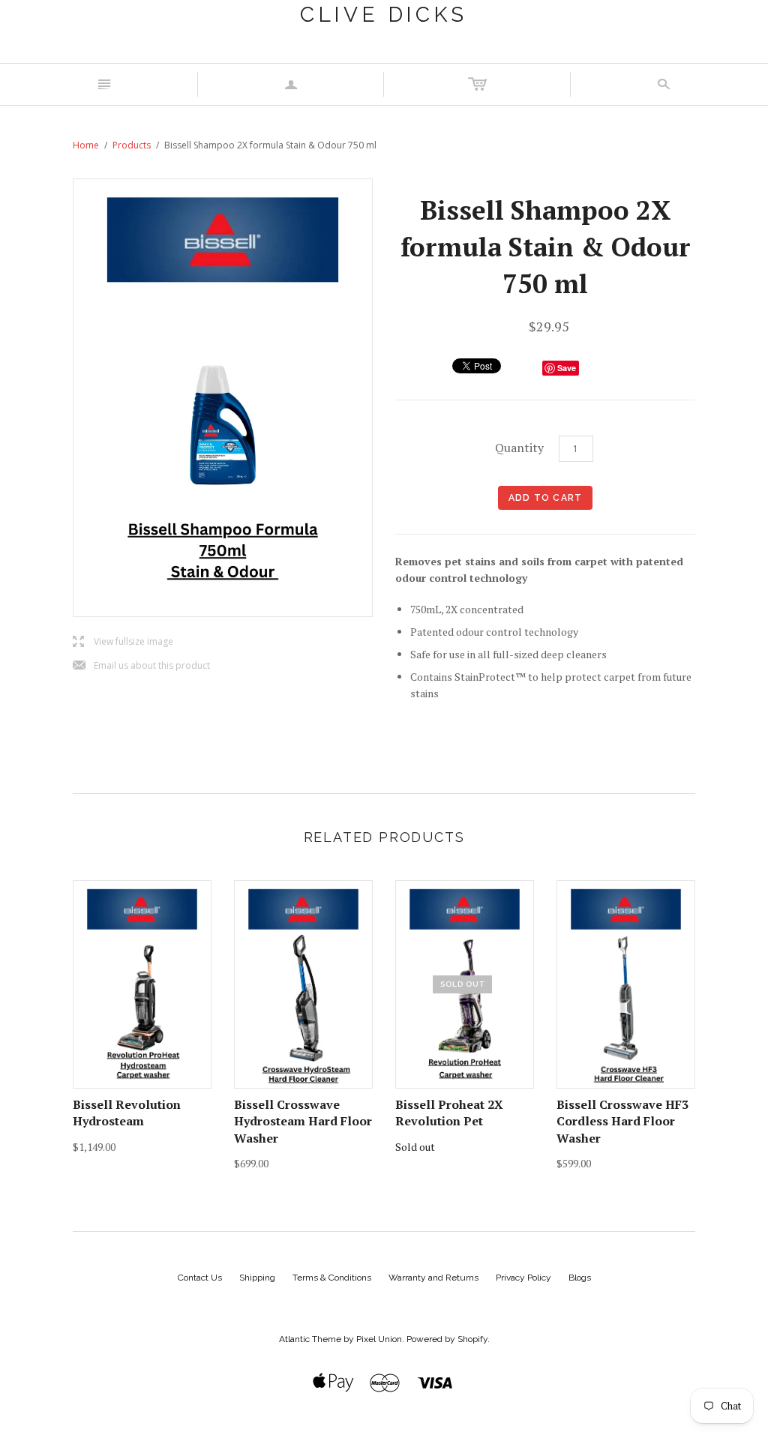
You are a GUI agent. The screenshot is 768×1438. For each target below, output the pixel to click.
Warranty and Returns (433, 1277)
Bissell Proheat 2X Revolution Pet (449, 1112)
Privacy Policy (523, 1277)
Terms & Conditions (331, 1277)
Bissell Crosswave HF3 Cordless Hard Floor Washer (622, 1121)
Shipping (257, 1277)
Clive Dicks (384, 14)
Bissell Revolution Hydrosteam (127, 1112)
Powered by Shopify (447, 1339)
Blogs (579, 1277)
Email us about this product (141, 666)
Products (131, 145)
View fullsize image (123, 642)
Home (86, 145)
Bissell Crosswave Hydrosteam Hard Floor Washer (303, 1121)
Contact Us (200, 1277)
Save (566, 367)
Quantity (519, 447)
